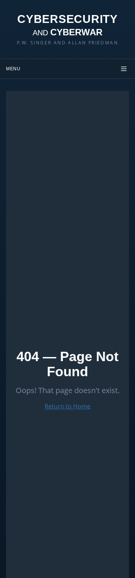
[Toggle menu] (123, 69)
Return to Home (67, 406)
